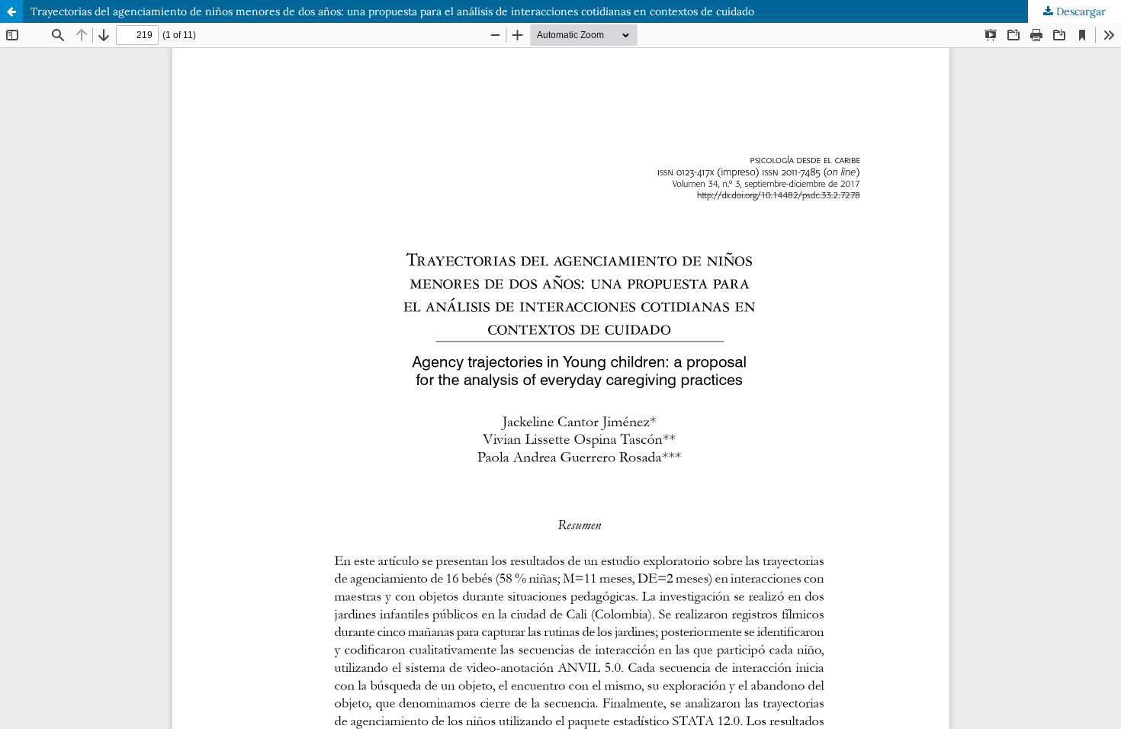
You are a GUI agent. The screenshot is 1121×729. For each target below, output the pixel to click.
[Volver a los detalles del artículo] (11, 11)
